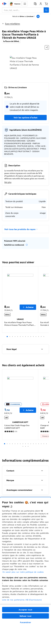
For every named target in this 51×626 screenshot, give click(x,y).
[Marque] (42, 480)
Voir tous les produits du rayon (19, 229)
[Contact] (42, 470)
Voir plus (7, 182)
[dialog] (25, 561)
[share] (47, 47)
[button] (24, 3)
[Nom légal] (42, 349)
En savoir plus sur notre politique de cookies (23, 572)
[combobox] (25, 10)
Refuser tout (25, 616)
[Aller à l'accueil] (4, 3)
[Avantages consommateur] (42, 490)
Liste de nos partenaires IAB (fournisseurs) (22, 599)
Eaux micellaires (12, 23)
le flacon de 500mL (11, 41)
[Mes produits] (35, 3)
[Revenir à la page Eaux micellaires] (3, 23)
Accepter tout (25, 609)
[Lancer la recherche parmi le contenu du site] (46, 10)
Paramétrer (25, 622)
